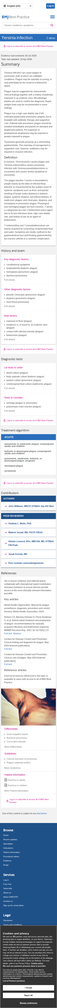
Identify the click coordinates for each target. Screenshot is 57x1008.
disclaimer (42, 813)
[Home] (16, 17)
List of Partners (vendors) (14, 981)
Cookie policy (37, 963)
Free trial (7, 884)
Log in (50, 6)
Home (6, 835)
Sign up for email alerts (13, 905)
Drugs (6, 865)
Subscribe (7, 888)
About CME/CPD (10, 897)
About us (7, 893)
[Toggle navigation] (52, 16)
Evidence (7, 861)
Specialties (8, 844)
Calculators (8, 848)
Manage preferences (28, 1003)
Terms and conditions (12, 925)
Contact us (8, 901)
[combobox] (25, 25)
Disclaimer (7, 920)
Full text (8, 633)
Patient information (11, 852)
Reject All (28, 995)
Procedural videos (11, 856)
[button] (46, 38)
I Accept (28, 988)
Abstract (16, 633)
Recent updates (10, 839)
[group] (28, 506)
